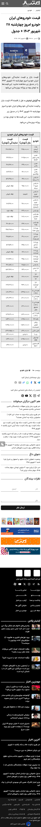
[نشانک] (20, 531)
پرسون (16, 804)
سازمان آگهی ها (21, 605)
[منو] (3, 3)
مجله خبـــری (35, 610)
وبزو (20, 800)
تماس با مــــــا (20, 590)
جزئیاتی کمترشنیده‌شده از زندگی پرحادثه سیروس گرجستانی (18, 716)
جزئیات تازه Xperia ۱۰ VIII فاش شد (16, 707)
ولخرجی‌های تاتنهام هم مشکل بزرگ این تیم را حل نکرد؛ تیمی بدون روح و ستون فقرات (15, 628)
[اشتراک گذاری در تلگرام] (39, 383)
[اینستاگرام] (34, 395)
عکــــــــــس (21, 595)
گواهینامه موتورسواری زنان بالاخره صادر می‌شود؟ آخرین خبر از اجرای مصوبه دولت (15, 698)
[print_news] (15, 383)
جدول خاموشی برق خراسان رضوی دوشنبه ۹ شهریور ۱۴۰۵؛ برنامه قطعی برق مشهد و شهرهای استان (21, 792)
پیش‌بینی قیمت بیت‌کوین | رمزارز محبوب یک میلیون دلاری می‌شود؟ (17, 688)
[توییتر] (30, 395)
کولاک (21, 809)
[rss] (38, 585)
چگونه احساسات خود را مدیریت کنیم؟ (15, 657)
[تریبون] (20, 551)
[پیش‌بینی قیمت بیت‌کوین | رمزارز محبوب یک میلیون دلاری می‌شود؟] (36, 687)
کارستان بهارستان (32, 809)
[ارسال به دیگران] (19, 383)
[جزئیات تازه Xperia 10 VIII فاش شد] (36, 708)
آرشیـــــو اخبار (21, 600)
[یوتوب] (26, 395)
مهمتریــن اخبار (21, 610)
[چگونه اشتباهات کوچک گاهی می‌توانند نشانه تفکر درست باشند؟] (36, 650)
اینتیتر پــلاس (35, 605)
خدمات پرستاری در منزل (15, 814)
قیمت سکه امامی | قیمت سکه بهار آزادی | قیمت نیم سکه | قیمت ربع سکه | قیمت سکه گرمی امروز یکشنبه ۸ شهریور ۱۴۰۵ (20, 425)
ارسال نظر (21, 507)
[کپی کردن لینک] (23, 383)
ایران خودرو (24, 370)
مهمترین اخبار (33, 682)
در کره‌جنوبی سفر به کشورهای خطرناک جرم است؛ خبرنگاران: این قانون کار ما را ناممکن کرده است (15, 668)
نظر (36, 500)
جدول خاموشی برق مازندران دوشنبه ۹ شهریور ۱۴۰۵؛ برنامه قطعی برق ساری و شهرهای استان (22, 446)
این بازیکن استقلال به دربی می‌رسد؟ (27, 750)
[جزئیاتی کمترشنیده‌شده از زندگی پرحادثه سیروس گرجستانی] (36, 716)
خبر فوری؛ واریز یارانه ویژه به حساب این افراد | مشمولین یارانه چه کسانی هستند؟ (23, 416)
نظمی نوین (11, 809)
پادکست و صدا (35, 600)
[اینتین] (20, 541)
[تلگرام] (38, 395)
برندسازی (25, 804)
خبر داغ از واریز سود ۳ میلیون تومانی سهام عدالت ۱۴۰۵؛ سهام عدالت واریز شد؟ (22, 469)
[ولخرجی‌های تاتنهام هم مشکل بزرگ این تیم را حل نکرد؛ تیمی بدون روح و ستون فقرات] (36, 626)
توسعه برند (11, 800)
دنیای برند (35, 804)
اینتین (36, 800)
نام (37, 489)
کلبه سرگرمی (6, 804)
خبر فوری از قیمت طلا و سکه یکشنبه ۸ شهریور (24, 744)
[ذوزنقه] (20, 521)
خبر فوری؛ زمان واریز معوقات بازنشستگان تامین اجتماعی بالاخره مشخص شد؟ (23, 408)
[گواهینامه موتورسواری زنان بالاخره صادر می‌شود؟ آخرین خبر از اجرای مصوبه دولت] (36, 696)
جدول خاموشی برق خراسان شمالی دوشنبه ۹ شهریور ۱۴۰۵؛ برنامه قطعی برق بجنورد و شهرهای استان (21, 775)
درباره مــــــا (35, 590)
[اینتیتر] (31, 3)
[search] (7, 3)
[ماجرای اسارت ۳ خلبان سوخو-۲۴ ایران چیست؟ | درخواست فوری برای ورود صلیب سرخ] (36, 724)
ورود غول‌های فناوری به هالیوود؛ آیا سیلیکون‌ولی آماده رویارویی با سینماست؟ (16, 640)
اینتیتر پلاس (34, 621)
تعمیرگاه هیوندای (32, 814)
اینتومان (28, 800)
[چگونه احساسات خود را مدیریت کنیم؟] (36, 658)
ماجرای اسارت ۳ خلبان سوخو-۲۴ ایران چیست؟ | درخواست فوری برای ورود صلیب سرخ (15, 726)
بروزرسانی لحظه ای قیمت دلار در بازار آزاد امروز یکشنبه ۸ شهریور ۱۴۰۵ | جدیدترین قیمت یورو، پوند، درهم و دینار (21, 436)
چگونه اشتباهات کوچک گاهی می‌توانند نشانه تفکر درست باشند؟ (15, 651)
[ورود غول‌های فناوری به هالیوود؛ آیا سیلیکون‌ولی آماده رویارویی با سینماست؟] (36, 638)
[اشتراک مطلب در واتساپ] (27, 383)
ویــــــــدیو (35, 595)
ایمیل (14, 489)
